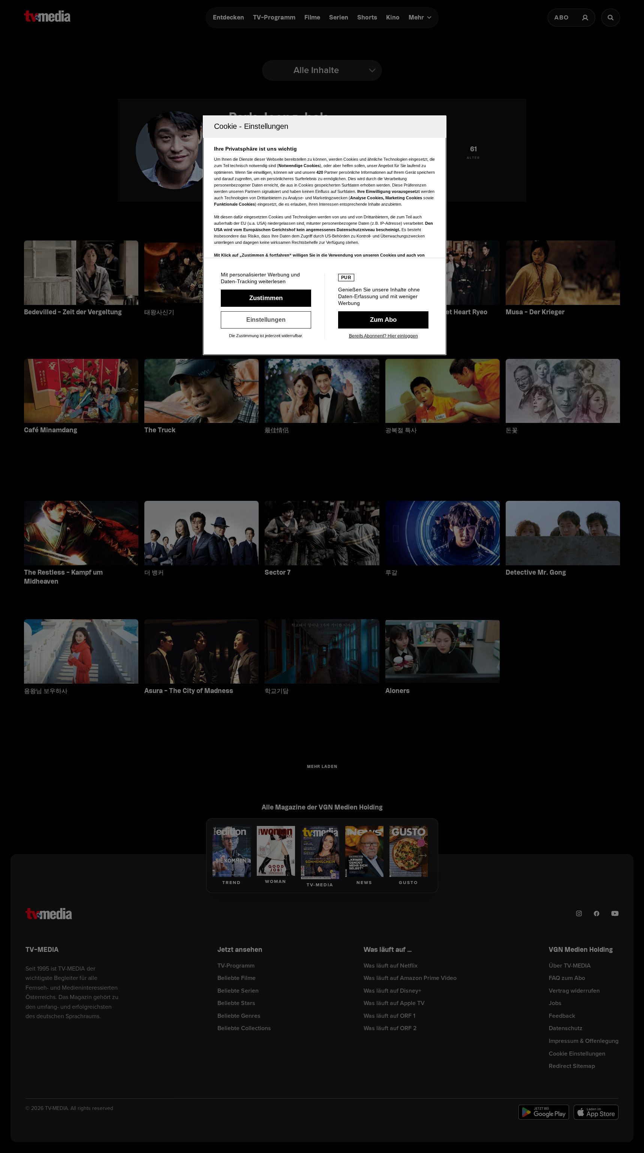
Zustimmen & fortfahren (266, 298)
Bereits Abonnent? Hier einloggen (383, 336)
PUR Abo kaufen (383, 320)
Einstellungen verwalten (266, 320)
